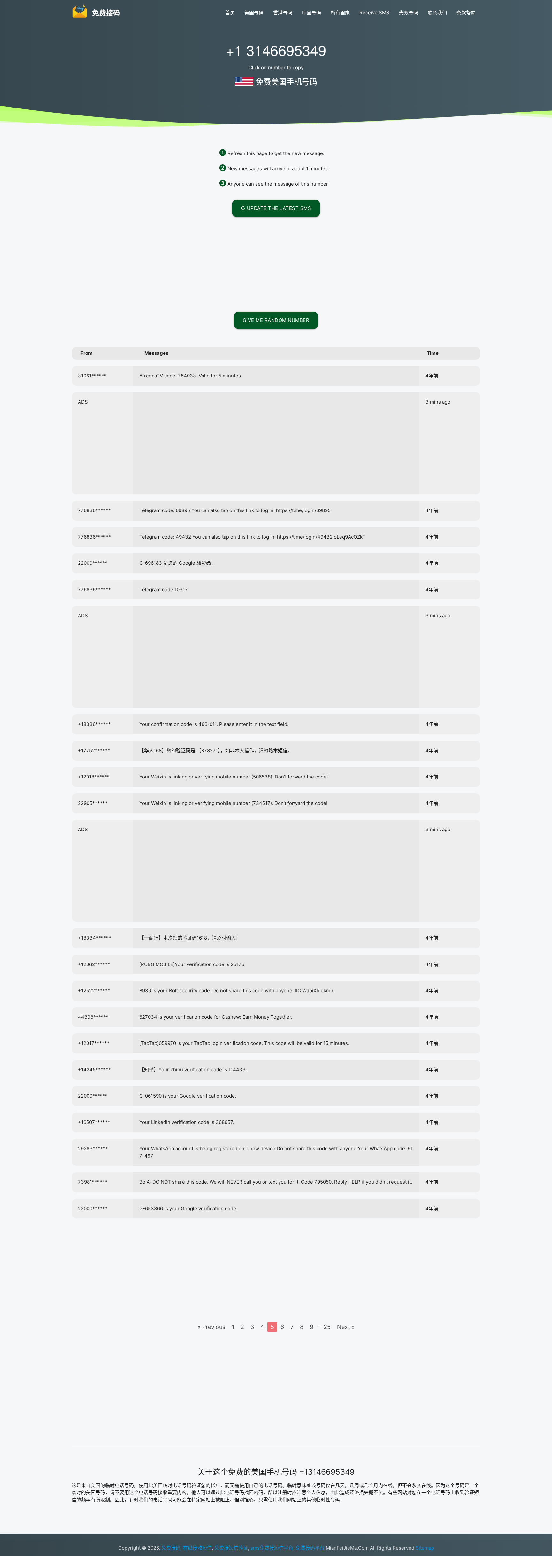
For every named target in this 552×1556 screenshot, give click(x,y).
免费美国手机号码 (286, 81)
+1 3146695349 (276, 49)
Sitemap (425, 1548)
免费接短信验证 (231, 1548)
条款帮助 (466, 13)
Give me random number (276, 320)
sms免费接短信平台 (271, 1548)
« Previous (211, 1326)
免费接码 (170, 1548)
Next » (346, 1326)
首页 (230, 13)
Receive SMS (374, 13)
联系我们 (437, 13)
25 (327, 1326)
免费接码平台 (310, 1548)
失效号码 (408, 13)
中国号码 (311, 13)
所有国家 (340, 13)
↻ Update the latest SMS (276, 208)
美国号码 (254, 13)
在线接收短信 (197, 1548)
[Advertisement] (276, 263)
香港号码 (282, 13)
